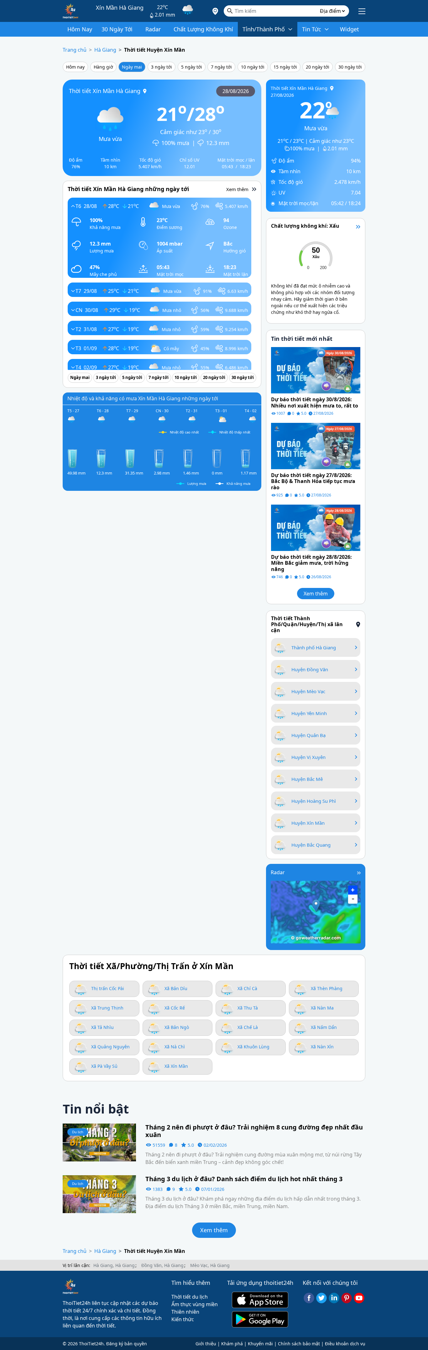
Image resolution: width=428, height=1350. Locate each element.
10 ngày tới (252, 67)
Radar (278, 872)
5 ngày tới (191, 67)
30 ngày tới (350, 67)
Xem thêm (316, 593)
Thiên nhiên (185, 1311)
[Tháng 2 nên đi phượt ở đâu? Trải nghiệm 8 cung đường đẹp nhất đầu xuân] (99, 1142)
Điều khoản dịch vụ (345, 1344)
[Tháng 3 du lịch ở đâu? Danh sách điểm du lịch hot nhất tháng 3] (99, 1193)
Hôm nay (75, 67)
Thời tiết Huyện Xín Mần (154, 49)
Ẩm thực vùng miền (194, 1304)
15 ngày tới (285, 67)
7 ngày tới (221, 67)
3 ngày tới (161, 67)
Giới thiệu (206, 1344)
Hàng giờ (103, 67)
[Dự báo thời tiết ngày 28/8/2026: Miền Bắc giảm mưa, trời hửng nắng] (315, 527)
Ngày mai (132, 67)
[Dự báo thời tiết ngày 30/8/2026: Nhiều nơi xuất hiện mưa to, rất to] (315, 369)
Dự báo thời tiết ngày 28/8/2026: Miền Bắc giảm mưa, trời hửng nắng (311, 563)
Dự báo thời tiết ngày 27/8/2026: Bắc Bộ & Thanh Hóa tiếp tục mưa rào (313, 481)
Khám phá (232, 1344)
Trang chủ (74, 49)
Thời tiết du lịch (189, 1296)
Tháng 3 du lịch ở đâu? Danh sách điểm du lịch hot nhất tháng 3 (243, 1179)
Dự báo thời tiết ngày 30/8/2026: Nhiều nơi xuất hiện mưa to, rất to (314, 402)
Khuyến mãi (260, 1344)
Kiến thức (182, 1319)
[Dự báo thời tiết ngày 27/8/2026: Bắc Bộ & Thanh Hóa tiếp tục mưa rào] (315, 445)
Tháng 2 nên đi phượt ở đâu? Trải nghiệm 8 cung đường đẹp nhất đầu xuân (254, 1131)
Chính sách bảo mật (299, 1344)
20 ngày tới (317, 67)
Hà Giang (105, 49)
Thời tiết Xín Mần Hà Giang (104, 91)
